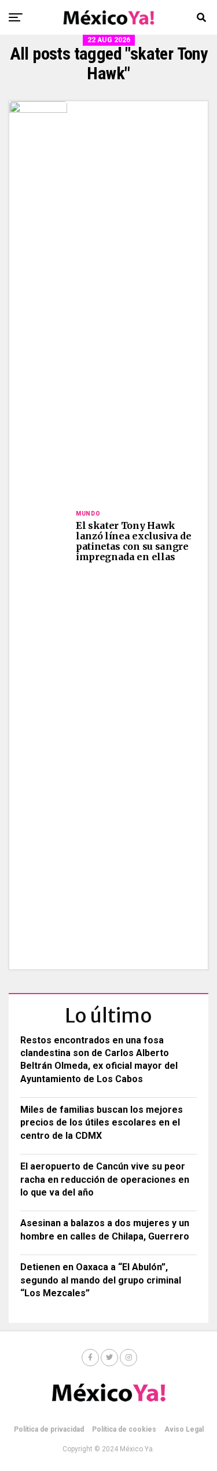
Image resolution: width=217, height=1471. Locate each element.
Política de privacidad (49, 1429)
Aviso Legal (184, 1429)
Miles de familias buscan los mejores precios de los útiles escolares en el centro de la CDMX (101, 1122)
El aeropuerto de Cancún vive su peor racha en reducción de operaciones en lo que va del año (104, 1179)
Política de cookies (124, 1429)
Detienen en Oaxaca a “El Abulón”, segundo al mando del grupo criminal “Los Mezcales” (100, 1280)
